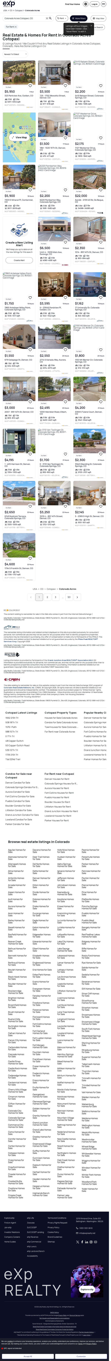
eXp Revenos (32, 1237)
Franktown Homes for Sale (41, 1060)
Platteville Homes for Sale (90, 900)
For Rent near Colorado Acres (60, 731)
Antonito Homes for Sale (16, 879)
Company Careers (12, 1237)
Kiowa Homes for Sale (65, 907)
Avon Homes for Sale (16, 914)
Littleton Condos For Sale (18, 810)
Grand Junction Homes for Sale (40, 1123)
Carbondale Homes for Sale (17, 1048)
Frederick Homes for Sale (41, 1074)
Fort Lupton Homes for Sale (42, 1039)
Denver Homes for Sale (41, 879)
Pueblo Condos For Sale (17, 801)
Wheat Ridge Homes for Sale (89, 1147)
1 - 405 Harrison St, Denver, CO (17, 465)
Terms (80, 1344)
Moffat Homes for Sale (65, 1083)
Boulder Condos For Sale (18, 805)
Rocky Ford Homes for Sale (91, 956)
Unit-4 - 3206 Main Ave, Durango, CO (51, 253)
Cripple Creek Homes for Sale (15, 1196)
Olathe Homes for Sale (66, 1168)
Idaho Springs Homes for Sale (64, 865)
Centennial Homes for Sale (17, 1083)
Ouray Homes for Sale (65, 1175)
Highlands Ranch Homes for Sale (41, 1194)
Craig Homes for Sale (16, 1161)
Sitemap (51, 1242)
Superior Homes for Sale (91, 1058)
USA (35, 588)
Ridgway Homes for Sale (91, 942)
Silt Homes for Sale (91, 988)
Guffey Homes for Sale (41, 1152)
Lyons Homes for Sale (65, 1041)
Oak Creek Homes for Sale (66, 1161)
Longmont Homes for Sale (66, 1020)
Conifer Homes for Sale (17, 1140)
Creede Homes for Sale (17, 1175)
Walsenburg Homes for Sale (89, 1105)
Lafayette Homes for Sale (65, 935)
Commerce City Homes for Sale (15, 1125)
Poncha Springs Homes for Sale (89, 907)
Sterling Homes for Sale (91, 1044)
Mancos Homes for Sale (66, 1048)
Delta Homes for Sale (40, 872)
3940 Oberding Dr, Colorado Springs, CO (88, 465)
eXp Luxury (31, 1246)
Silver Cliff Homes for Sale (90, 994)
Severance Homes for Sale (91, 982)
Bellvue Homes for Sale (17, 949)
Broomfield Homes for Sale (17, 1006)
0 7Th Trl (9, 736)
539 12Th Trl (11, 750)
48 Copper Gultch (14, 740)
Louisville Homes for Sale (65, 1027)
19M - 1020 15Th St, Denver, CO (53, 148)
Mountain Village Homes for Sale (65, 1118)
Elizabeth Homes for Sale (41, 956)
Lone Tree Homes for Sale (65, 1013)
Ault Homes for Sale (15, 900)
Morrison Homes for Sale (65, 1111)
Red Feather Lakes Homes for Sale (91, 935)
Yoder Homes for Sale (90, 1189)
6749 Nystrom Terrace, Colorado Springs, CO (15, 517)
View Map (21, 137)
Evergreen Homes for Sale (41, 989)
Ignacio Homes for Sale (66, 872)
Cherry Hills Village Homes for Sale (17, 1090)
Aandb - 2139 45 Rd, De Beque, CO (89, 200)
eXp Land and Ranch (36, 1251)
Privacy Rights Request (57, 1223)
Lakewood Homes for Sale (65, 956)
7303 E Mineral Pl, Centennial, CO (19, 200)
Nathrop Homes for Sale (66, 1125)
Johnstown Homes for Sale (66, 886)
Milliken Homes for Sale (66, 1069)
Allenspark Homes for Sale (17, 865)
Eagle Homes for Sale (41, 921)
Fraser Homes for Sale (41, 1067)
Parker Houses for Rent (57, 820)
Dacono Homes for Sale (42, 851)
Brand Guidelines (55, 1237)
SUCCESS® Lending (35, 1232)
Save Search (97, 27)
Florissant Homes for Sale (41, 1018)
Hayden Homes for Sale (42, 1180)
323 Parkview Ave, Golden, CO (19, 95)
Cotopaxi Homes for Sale (16, 1154)
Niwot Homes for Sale (65, 1147)
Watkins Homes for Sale (91, 1112)
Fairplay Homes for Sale (42, 996)
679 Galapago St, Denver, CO (18, 359)
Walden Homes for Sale (91, 1098)
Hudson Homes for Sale (66, 858)
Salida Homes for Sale (90, 968)
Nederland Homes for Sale (66, 1133)
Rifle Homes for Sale (89, 949)
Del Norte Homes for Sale (41, 865)
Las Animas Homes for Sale (66, 977)
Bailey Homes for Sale (16, 921)
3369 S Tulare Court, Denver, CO (88, 412)
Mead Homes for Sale (65, 1062)
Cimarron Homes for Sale (16, 1097)
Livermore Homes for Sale (65, 999)
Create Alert (19, 260)
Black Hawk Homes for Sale (17, 977)
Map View (100, 18)
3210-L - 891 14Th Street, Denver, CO (51, 517)
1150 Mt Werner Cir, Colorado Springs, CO (89, 360)
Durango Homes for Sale (41, 914)
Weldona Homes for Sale (90, 1119)
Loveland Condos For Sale (18, 819)
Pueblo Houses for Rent (57, 797)
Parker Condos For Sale (17, 824)
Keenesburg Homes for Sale (64, 893)
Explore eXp (9, 1218)
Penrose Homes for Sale (91, 872)
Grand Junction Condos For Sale (22, 814)
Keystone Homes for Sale (65, 900)
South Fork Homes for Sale (91, 1029)
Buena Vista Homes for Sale (15, 1020)
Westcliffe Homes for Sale (90, 1133)
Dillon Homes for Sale (41, 886)
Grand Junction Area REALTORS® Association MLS (70, 660)
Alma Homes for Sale (16, 872)
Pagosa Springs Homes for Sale (65, 1182)
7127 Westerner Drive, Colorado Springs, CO (85, 148)
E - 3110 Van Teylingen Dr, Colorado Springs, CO (51, 465)
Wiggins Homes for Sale (91, 1161)
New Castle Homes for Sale (66, 1140)
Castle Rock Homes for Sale (17, 1069)
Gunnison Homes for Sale (41, 1159)
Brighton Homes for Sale (16, 999)
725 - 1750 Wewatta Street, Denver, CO (53, 96)
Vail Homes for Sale (91, 1092)
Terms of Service (75, 1315)
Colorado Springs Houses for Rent (62, 783)
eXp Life (30, 1218)
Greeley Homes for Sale (42, 1137)
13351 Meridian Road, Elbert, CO (53, 412)
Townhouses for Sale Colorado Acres (62, 727)
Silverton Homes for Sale (90, 1008)
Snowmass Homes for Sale (91, 1015)
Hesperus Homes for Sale (41, 1187)
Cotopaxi (51, 588)
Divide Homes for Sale (41, 893)
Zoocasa (31, 1223)
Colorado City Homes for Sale (15, 1111)
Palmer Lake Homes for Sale (64, 1196)
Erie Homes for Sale (42, 969)
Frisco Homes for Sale (41, 1081)
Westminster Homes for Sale (89, 1140)
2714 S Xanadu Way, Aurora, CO (53, 360)
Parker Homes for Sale (90, 865)
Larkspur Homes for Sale (65, 970)
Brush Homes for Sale (16, 1013)
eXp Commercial (34, 1242)
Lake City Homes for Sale (65, 942)
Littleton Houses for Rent (58, 806)
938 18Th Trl (11, 722)
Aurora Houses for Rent (57, 788)
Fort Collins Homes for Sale (42, 1025)
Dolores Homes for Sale (42, 900)
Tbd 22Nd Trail (12, 759)
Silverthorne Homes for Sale (89, 1001)
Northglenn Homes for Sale (66, 1154)
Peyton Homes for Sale (90, 879)
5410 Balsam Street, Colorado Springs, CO (89, 96)
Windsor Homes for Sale (91, 1168)
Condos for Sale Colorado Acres (61, 722)
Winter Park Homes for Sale (91, 1175)
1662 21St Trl (12, 717)
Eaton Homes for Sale (41, 928)
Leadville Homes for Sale (65, 984)
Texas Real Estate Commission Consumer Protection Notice (54, 1329)
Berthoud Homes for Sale (16, 963)
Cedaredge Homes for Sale (17, 1076)
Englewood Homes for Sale (42, 963)
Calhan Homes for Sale (17, 1034)
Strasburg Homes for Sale (90, 1051)
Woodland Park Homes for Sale (89, 1182)
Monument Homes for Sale (66, 1104)
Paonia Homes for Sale (90, 851)
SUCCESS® (32, 1227)
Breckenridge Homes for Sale (15, 992)
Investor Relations (12, 1232)
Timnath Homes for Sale (91, 1079)
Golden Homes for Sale (41, 1109)
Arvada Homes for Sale (17, 886)
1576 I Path (11, 727)
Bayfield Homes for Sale (17, 935)
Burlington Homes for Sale (17, 1027)
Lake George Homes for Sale (64, 949)
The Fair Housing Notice (86, 1332)
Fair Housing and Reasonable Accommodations (54, 1318)
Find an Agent (10, 1223)
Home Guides (10, 1242)
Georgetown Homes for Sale (40, 1095)
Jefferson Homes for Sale (65, 879)
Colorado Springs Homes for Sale (16, 1118)
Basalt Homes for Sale (16, 928)
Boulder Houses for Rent (57, 801)
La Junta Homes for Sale (66, 921)
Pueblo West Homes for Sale (89, 921)
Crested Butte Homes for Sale (15, 1182)
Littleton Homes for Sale (66, 992)
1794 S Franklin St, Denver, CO (19, 568)
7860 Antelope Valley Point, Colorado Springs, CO (18, 308)
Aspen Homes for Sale (16, 893)
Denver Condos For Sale (17, 782)
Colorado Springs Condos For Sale (22, 787)
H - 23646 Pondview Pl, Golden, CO (50, 308)
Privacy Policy (53, 1227)
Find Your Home (72, 4)
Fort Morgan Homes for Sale (40, 1046)
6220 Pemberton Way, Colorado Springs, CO (50, 200)
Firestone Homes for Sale (41, 1003)
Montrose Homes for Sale (65, 1097)
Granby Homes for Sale (41, 1116)
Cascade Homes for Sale (16, 1055)
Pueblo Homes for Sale (90, 914)
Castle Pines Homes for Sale (15, 1062)
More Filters (80, 18)
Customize (81, 1356)
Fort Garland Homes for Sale (40, 1032)
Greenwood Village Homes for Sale (42, 1144)
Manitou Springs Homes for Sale (65, 1055)
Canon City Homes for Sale (17, 1041)
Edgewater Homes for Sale (41, 935)
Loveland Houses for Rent (58, 815)
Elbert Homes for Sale (41, 949)
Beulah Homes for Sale (17, 970)
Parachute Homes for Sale (91, 858)
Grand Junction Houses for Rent (61, 811)
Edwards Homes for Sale (42, 942)
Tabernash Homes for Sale (91, 1065)
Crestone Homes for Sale (16, 1189)
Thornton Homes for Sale (90, 1072)
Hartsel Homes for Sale (41, 1173)
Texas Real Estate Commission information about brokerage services (54, 1327)
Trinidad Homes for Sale (91, 1086)
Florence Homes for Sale (41, 1010)
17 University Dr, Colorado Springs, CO (87, 308)
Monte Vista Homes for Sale (66, 1090)
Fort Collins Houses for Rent (59, 792)
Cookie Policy (53, 1232)
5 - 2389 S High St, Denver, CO (89, 516)
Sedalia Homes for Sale (91, 975)
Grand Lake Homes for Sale (42, 1130)
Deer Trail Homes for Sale (41, 858)
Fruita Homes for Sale (41, 1088)
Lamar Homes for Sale (65, 963)
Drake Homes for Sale (41, 907)
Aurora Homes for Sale (16, 907)
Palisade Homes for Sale (66, 1189)
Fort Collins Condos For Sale (19, 796)
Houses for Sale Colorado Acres (61, 717)
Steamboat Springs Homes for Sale (91, 1037)
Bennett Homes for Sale (17, 956)
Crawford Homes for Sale (16, 1168)
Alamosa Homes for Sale (17, 858)
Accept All (28, 1356)
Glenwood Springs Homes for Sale (41, 1102)
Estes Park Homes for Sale (41, 975)
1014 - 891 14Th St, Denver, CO (89, 252)
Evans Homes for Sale (41, 982)
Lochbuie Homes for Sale (65, 1006)
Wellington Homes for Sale (91, 1126)
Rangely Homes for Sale (91, 928)
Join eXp (7, 1227)
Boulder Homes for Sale (17, 984)
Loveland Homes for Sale (65, 1034)
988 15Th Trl (11, 731)
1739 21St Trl (11, 754)
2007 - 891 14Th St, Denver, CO (19, 411)
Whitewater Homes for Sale (91, 1154)
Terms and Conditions (57, 1218)
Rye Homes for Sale (91, 962)
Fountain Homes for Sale (41, 1053)
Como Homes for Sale (16, 1133)
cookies (10, 1341)
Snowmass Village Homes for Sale (91, 1022)
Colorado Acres (67, 588)
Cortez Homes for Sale (16, 1147)
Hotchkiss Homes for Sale (65, 851)
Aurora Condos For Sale (17, 791)
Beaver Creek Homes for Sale (15, 942)
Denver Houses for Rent (57, 778)
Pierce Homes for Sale (90, 886)
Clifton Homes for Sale (16, 1104)
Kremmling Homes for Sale (66, 914)
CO (41, 588)
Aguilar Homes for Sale (17, 851)
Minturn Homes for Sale (66, 1076)
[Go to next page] (77, 597)
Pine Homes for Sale (89, 893)
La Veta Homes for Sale (66, 928)
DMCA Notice (54, 1312)
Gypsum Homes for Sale (42, 1166)
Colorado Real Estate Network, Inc (19, 687)
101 (69, 597)
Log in (94, 4)
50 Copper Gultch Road (17, 745)
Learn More (86, 1335)
